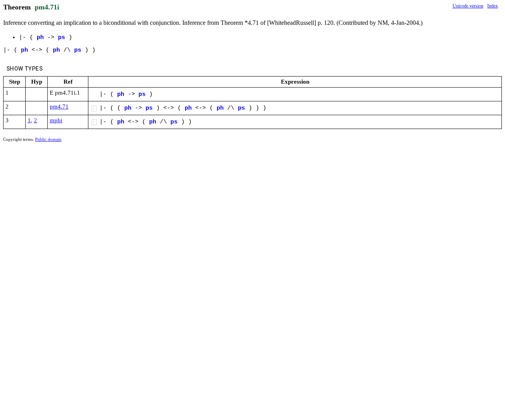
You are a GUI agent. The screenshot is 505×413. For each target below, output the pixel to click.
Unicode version (468, 6)
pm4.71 (59, 106)
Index (492, 6)
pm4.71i (47, 7)
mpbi (56, 120)
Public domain (48, 139)
